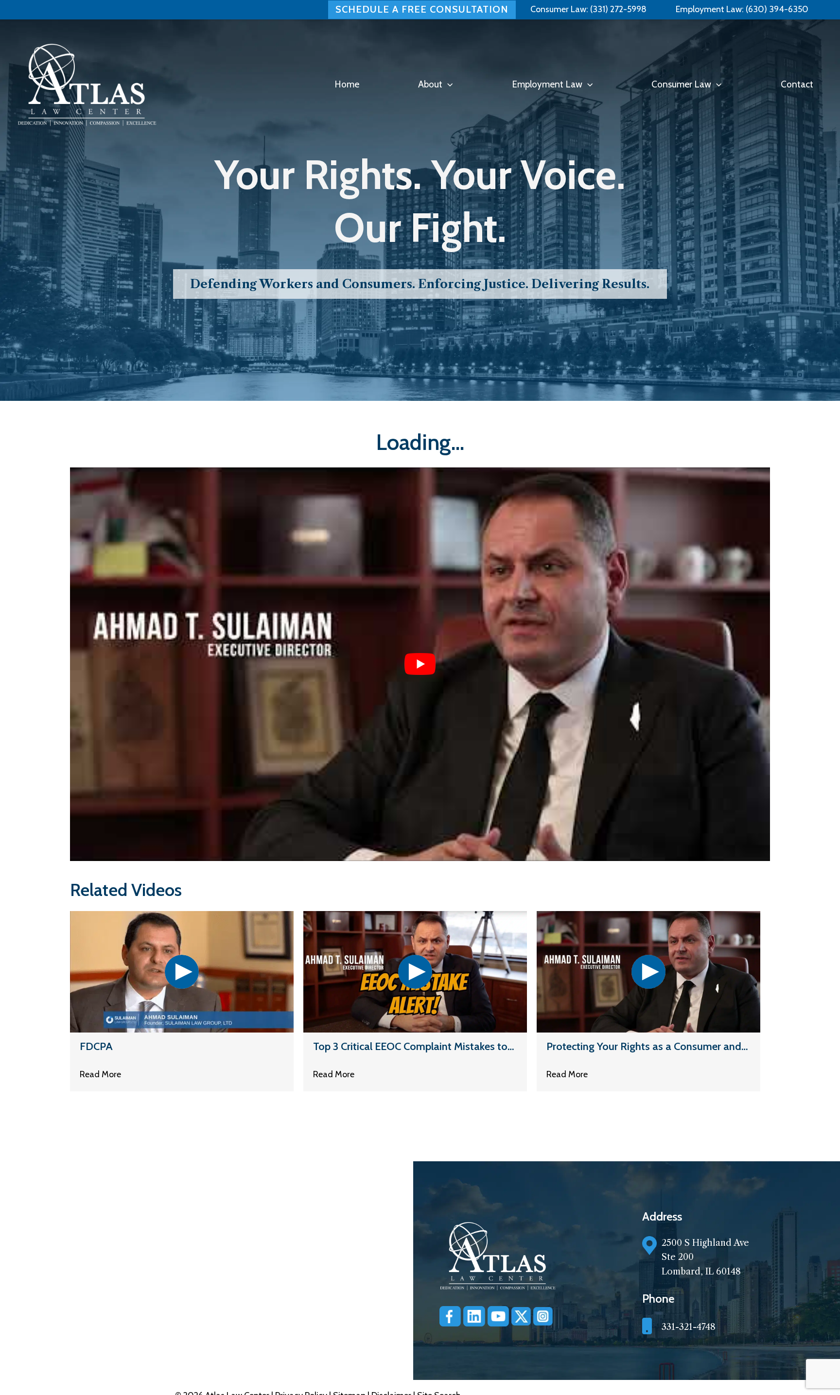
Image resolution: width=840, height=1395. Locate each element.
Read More (100, 1074)
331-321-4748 (689, 1327)
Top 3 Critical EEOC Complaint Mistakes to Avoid (410, 1046)
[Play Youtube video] (420, 664)
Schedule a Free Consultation (421, 9)
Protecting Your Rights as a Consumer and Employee (643, 1046)
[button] (447, 84)
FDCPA (96, 1046)
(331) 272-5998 (618, 9)
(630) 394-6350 (776, 9)
